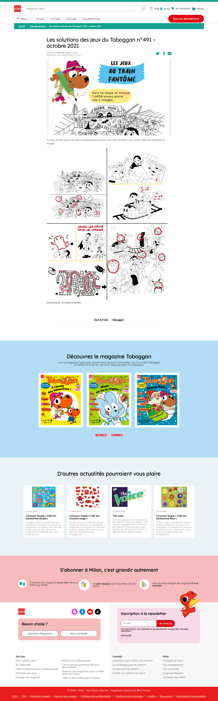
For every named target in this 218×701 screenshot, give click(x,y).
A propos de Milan (173, 660)
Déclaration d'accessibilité (191, 696)
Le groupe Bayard (173, 673)
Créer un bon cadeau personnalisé (81, 678)
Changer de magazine (28, 677)
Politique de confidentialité (96, 696)
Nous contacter (78, 633)
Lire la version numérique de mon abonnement (80, 666)
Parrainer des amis (26, 673)
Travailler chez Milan (174, 677)
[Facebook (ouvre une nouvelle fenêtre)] (82, 613)
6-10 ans (55, 18)
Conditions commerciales (129, 696)
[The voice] (130, 497)
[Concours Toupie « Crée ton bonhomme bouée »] (44, 497)
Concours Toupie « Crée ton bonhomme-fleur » (171, 517)
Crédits (151, 696)
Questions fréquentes (40, 633)
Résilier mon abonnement (76, 660)
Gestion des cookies (65, 696)
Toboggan (118, 319)
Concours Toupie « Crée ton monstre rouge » (84, 517)
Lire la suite (126, 635)
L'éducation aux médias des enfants (133, 660)
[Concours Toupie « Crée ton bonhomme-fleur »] (174, 497)
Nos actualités (171, 669)
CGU (24, 696)
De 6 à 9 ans (101, 319)
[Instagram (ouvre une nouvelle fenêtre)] (75, 613)
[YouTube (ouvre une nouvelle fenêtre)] (90, 613)
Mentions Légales (40, 696)
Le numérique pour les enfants (129, 665)
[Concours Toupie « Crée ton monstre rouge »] (87, 497)
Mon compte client (26, 660)
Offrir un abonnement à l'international (37, 669)
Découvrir (117, 435)
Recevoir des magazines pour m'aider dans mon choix (83, 672)
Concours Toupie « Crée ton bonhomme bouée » (41, 517)
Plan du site (166, 696)
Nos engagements (173, 665)
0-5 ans (40, 18)
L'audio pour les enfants (126, 669)
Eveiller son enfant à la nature (129, 673)
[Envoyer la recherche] (143, 8)
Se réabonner (23, 665)
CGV (14, 696)
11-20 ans (71, 18)
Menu (24, 18)
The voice (118, 515)
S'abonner (101, 435)
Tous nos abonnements (186, 18)
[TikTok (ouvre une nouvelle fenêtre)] (98, 613)
